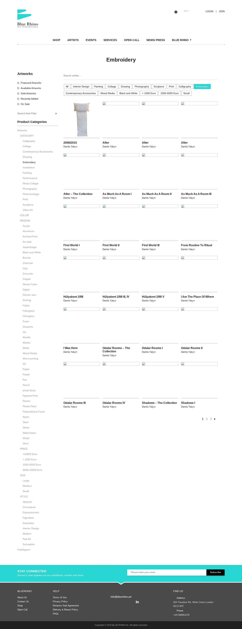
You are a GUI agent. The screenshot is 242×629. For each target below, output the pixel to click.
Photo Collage (30, 183)
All (67, 86)
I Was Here (70, 348)
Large (26, 480)
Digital (26, 289)
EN (185, 11)
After (106, 142)
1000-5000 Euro (170, 93)
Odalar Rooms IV (114, 402)
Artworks (22, 130)
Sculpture (159, 86)
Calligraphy (185, 86)
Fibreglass (28, 316)
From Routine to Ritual (196, 245)
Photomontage (31, 194)
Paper (26, 369)
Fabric (26, 305)
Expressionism (31, 512)
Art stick (27, 241)
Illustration (28, 523)
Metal (26, 348)
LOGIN (209, 11)
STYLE (24, 496)
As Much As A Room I (117, 193)
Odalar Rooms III (74, 402)
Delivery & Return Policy (65, 609)
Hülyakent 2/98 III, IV (116, 296)
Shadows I (188, 402)
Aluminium (28, 231)
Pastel (26, 374)
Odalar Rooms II (191, 348)
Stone (26, 427)
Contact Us (23, 601)
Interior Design (81, 86)
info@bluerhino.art (121, 596)
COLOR (24, 215)
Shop (20, 605)
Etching (27, 300)
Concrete (28, 273)
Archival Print (30, 236)
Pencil (26, 385)
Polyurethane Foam (34, 411)
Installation (29, 167)
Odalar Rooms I (152, 348)
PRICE (23, 448)
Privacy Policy (60, 601)
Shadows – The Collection (159, 402)
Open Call (22, 609)
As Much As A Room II (156, 193)
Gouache (28, 326)
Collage (112, 86)
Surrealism (29, 544)
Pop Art (27, 539)
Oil (24, 363)
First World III (150, 245)
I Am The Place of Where (197, 296)
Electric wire (29, 294)
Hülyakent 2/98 (73, 296)
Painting (98, 86)
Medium (27, 485)
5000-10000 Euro (32, 470)
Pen (25, 379)
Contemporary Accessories (81, 93)
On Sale (25, 104)
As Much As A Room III (196, 193)
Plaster (26, 401)
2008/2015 (70, 142)
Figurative (28, 517)
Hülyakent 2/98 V (153, 296)
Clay (25, 268)
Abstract (27, 501)
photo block (29, 390)
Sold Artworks (28, 93)
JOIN (222, 11)
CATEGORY (27, 135)
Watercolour (29, 432)
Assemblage (29, 247)
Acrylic (26, 225)
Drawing (125, 86)
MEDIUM (25, 220)
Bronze (27, 257)
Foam (26, 321)
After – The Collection (77, 193)
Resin (26, 417)
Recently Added (29, 98)
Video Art (28, 210)
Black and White (128, 93)
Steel (25, 422)
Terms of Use (60, 597)
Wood (26, 438)
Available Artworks (31, 88)
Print (171, 86)
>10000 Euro (30, 454)
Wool (25, 443)
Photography (142, 86)
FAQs (56, 613)
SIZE (23, 475)
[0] (179, 11)
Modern (27, 533)
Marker (27, 342)
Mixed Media (107, 93)
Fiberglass (28, 310)
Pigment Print (30, 395)
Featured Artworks (31, 82)
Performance (30, 178)
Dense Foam (30, 284)
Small (186, 93)
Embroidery (202, 86)
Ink (24, 332)
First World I (71, 245)
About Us (22, 597)
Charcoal (28, 263)
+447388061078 (181, 615)
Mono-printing (30, 358)
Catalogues (23, 549)
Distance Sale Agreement (66, 605)
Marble (26, 337)
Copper (27, 279)
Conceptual (29, 507)
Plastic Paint (29, 406)
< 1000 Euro (149, 93)
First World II (111, 245)
